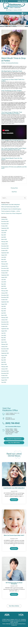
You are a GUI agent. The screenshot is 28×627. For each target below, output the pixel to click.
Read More (14, 499)
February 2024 (4, 263)
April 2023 (3, 286)
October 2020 (4, 351)
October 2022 (4, 299)
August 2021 (4, 330)
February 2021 (4, 344)
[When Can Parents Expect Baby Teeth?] (14, 521)
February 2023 (4, 290)
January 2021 (4, 346)
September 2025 (5, 228)
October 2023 (4, 272)
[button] (14, 438)
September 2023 (5, 275)
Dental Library (14, 623)
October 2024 (4, 250)
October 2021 (4, 326)
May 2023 (3, 284)
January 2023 (4, 293)
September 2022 (5, 301)
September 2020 (5, 353)
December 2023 (4, 268)
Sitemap (8, 623)
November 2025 (4, 223)
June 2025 (3, 232)
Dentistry (3, 63)
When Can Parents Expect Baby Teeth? (10, 206)
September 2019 (5, 377)
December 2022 (4, 295)
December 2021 (4, 322)
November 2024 (4, 248)
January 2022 (4, 319)
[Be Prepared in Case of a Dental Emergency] (14, 568)
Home (3, 623)
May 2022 (3, 310)
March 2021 (4, 342)
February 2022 (4, 317)
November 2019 (4, 373)
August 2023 (4, 277)
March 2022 (4, 315)
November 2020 (4, 348)
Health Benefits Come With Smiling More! (10, 204)
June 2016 (3, 382)
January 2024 (4, 266)
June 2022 (3, 308)
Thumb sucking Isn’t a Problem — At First (10, 211)
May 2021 (3, 337)
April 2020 (3, 362)
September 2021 (5, 328)
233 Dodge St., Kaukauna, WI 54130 (14, 10)
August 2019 (4, 380)
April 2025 (3, 237)
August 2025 (4, 230)
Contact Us (14, 625)
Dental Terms (22, 623)
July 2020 (3, 357)
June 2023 (3, 281)
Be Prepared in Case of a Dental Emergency (11, 209)
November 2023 (4, 270)
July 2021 (3, 333)
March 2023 (4, 288)
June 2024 (3, 257)
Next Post (14, 191)
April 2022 (3, 313)
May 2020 (3, 360)
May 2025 (3, 234)
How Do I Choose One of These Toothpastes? (11, 213)
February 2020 (4, 366)
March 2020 (4, 364)
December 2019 (4, 371)
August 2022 (4, 304)
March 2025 (4, 239)
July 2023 (3, 279)
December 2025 (4, 221)
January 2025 (4, 243)
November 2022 (4, 297)
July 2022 (3, 306)
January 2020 (4, 368)
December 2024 (4, 246)
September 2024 (5, 252)
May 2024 (3, 259)
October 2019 (4, 375)
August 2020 (4, 355)
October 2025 (4, 226)
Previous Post (14, 188)
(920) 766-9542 (14, 622)
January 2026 (4, 219)
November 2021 (4, 324)
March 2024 (4, 261)
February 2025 (4, 241)
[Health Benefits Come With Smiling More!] (14, 474)
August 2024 (4, 255)
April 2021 (3, 339)
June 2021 (3, 335)
